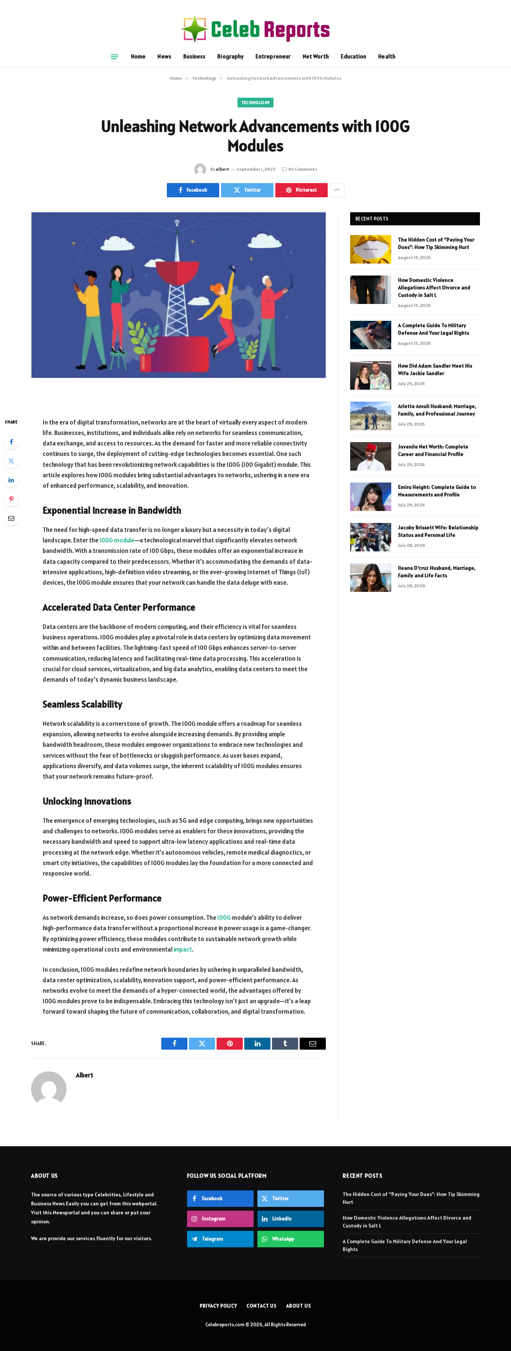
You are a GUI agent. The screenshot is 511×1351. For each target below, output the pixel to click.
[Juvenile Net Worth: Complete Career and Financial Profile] (370, 456)
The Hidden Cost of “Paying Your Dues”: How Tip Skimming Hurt (436, 243)
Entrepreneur (273, 56)
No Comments (302, 169)
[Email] (11, 518)
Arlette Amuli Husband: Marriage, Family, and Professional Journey (437, 410)
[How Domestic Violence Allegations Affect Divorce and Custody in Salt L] (370, 290)
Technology (255, 102)
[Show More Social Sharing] (337, 190)
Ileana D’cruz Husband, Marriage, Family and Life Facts (436, 572)
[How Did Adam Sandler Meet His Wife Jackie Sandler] (370, 375)
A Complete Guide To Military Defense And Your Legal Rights (433, 329)
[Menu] (114, 56)
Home (138, 56)
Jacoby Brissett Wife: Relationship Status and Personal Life (438, 531)
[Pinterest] (11, 499)
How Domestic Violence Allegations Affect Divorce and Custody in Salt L (434, 287)
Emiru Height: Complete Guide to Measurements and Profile (437, 491)
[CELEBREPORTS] (255, 29)
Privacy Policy (218, 1306)
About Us (298, 1306)
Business (194, 56)
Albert (222, 169)
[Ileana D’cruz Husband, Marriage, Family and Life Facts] (370, 577)
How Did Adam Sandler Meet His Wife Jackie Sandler (435, 369)
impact (183, 949)
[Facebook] (11, 441)
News (164, 56)
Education (354, 56)
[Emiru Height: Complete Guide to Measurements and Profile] (370, 497)
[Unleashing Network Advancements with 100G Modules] (178, 308)
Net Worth (316, 56)
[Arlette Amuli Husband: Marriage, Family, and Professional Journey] (370, 416)
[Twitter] (11, 460)
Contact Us (262, 1306)
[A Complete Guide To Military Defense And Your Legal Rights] (370, 335)
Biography (230, 56)
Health (386, 56)
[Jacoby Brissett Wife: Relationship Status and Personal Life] (370, 537)
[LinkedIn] (11, 479)
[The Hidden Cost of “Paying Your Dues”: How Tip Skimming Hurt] (370, 249)
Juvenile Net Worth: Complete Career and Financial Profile (433, 450)
